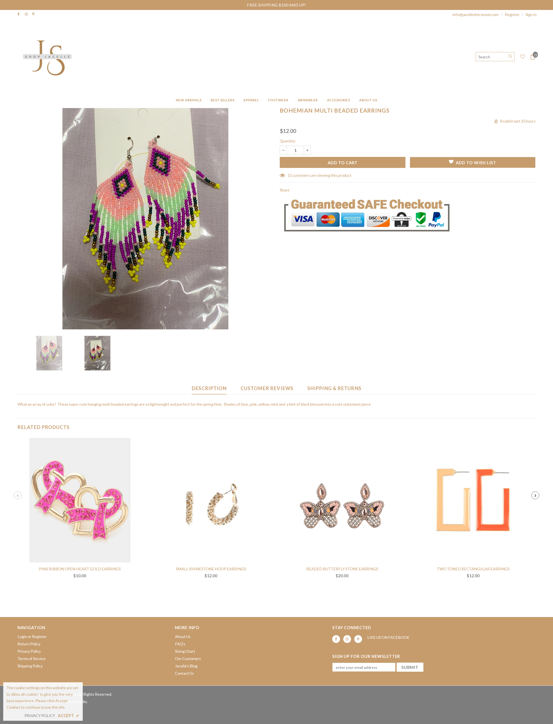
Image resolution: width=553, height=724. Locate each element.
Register (512, 14)
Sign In (531, 14)
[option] (145, 218)
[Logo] (49, 57)
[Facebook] (20, 14)
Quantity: (288, 141)
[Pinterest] (35, 14)
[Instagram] (27, 14)
